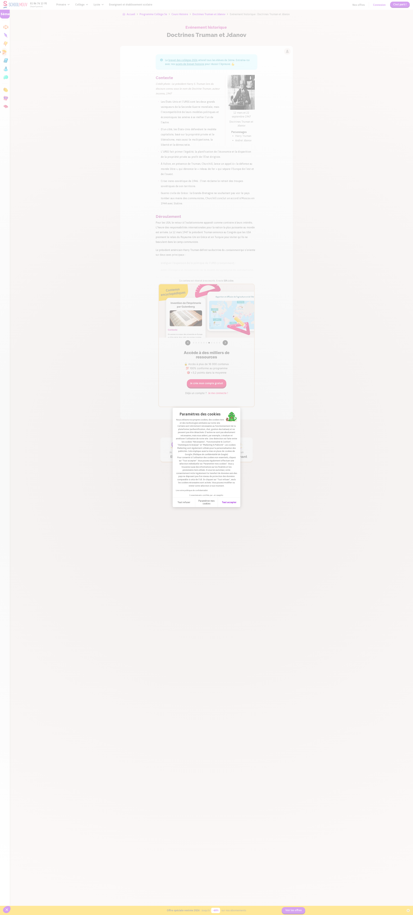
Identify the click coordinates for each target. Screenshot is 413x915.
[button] (7, 909)
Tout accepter (229, 502)
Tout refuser (183, 502)
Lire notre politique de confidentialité (191, 490)
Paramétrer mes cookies (206, 502)
